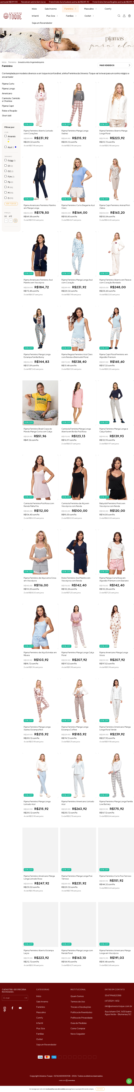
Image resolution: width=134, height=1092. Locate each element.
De (5, 216)
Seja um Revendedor (42, 22)
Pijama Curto (8, 83)
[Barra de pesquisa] (119, 16)
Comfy (108, 8)
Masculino (89, 8)
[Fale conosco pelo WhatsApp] (129, 1081)
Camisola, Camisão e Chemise (11, 99)
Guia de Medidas (79, 1023)
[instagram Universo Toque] (5, 1007)
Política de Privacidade (82, 1017)
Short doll (6, 115)
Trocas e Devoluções (81, 1007)
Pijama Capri (8, 105)
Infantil (35, 15)
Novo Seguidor (78, 1033)
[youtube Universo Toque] (20, 1007)
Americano (7, 93)
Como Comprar (78, 1028)
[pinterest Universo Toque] (4, 1010)
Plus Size (50, 15)
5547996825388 (113, 995)
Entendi (100, 1089)
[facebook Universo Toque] (12, 1007)
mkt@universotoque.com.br (118, 1006)
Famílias (70, 15)
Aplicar (15, 221)
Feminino (68, 8)
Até (10, 216)
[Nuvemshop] (67, 1080)
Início (34, 8)
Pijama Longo (8, 88)
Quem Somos (77, 996)
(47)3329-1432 (112, 1000)
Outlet (88, 15)
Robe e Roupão (9, 110)
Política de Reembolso (81, 1012)
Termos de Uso (78, 1001)
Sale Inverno (51, 8)
